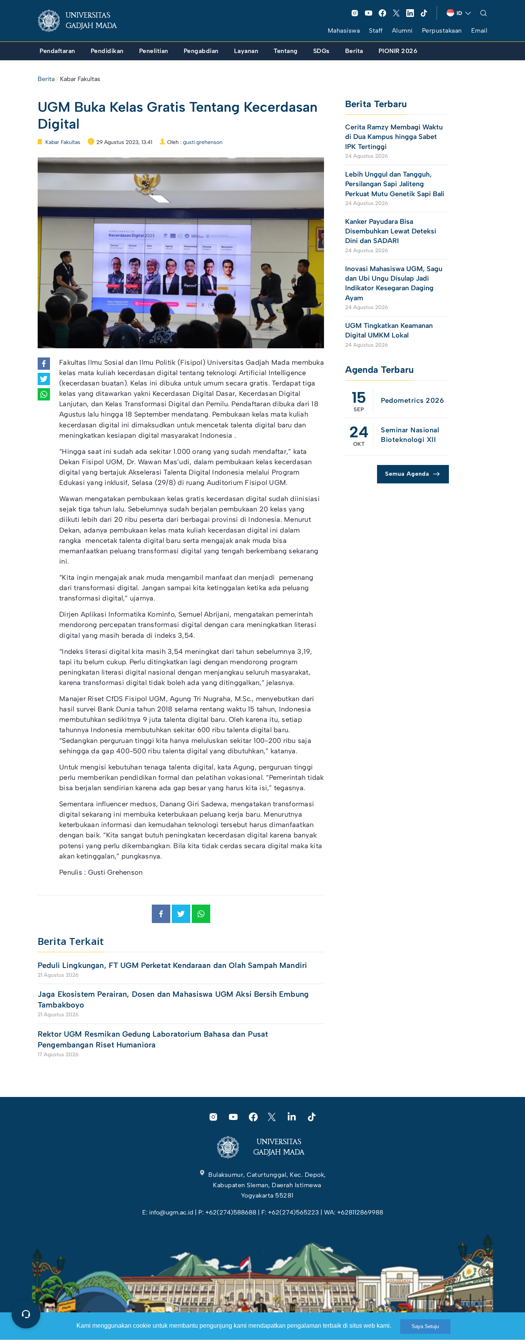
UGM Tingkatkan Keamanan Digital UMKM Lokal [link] (389, 330)
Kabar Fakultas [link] (80, 79)
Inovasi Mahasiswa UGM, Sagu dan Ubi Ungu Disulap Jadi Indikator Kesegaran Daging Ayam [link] (393, 283)
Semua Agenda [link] (407, 473)
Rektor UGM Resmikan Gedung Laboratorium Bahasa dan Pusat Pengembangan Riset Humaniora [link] (153, 1039)
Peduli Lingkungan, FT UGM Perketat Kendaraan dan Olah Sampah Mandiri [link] (172, 965)
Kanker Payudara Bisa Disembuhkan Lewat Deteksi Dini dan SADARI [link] (390, 231)
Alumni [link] (402, 30)
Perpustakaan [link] (442, 30)
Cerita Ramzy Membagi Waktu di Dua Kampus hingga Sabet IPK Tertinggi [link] (394, 137)
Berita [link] (46, 79)
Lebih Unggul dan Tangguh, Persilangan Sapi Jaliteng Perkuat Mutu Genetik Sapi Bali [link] (394, 184)
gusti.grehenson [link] (203, 142)
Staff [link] (376, 30)
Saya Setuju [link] (425, 1326)
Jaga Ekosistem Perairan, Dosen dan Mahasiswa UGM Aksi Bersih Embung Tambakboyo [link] (173, 999)
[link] (83, 20)
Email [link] (479, 30)
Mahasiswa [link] (344, 30)
